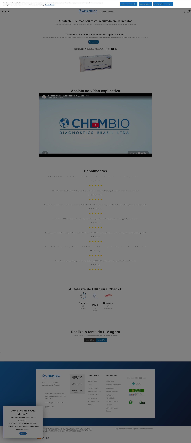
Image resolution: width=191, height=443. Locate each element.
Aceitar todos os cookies (163, 4)
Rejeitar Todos (145, 4)
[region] (95, 4)
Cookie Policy (49, 5)
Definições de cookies (128, 4)
